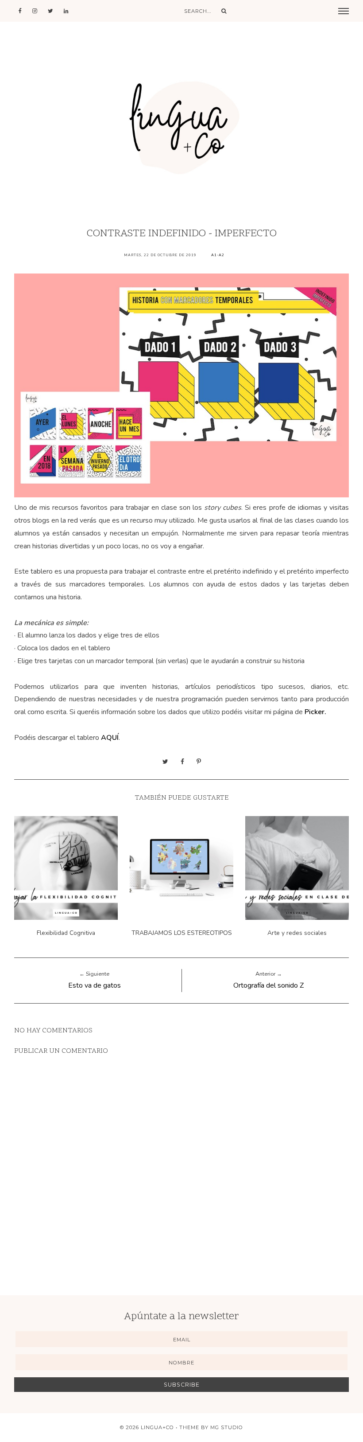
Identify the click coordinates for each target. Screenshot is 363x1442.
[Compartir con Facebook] (182, 761)
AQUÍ (110, 737)
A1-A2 (217, 255)
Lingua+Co (157, 1427)
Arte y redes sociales (297, 933)
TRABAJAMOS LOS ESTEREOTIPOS (181, 933)
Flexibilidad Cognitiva (66, 933)
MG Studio (226, 1427)
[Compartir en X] (165, 761)
